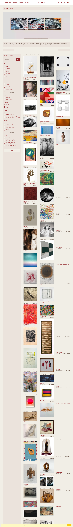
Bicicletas (42, 506)
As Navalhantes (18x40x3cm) (28, 115)
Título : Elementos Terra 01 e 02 (62, 452)
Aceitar (69, 525)
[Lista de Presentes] (64, 2)
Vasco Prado (58, 441)
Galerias (27, 2)
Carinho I (41, 479)
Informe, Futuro (59, 350)
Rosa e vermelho (43, 292)
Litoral (57, 279)
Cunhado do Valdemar (60, 163)
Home (7, 8)
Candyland (42, 376)
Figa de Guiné (58, 494)
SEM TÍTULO (58, 208)
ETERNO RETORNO (43, 432)
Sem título (25, 438)
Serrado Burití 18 (59, 237)
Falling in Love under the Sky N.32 (62, 260)
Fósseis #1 (25, 226)
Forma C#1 (58, 146)
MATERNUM (25, 250)
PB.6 (24, 518)
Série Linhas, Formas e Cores (45, 111)
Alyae (57, 519)
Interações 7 (42, 161)
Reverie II (25, 393)
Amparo (24, 421)
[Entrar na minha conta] (61, 2)
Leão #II (24, 127)
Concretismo (58, 507)
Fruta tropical (26, 461)
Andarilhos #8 (59, 419)
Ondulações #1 (42, 331)
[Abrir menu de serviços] (58, 2)
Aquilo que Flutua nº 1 (44, 178)
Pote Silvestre (58, 220)
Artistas (21, 2)
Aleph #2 (25, 410)
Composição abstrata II (27, 142)
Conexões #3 (25, 484)
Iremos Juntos (26, 324)
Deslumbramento (43, 410)
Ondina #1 (41, 80)
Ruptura (41, 260)
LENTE (41, 213)
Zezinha (57, 130)
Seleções (15, 2)
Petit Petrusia (26, 98)
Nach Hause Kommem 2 (27, 302)
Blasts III (41, 133)
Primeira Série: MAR (59, 102)
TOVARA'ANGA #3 (59, 473)
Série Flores (25, 166)
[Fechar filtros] (19, 56)
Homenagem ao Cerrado (60, 78)
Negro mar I (42, 358)
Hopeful (57, 301)
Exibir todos (12, 92)
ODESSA (41, 61)
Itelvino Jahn (42, 449)
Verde (41, 236)
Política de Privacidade (55, 525)
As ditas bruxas (59, 183)
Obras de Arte (8, 2)
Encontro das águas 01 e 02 (45, 462)
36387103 (57, 380)
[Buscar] (55, 2)
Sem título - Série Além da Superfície (30, 499)
